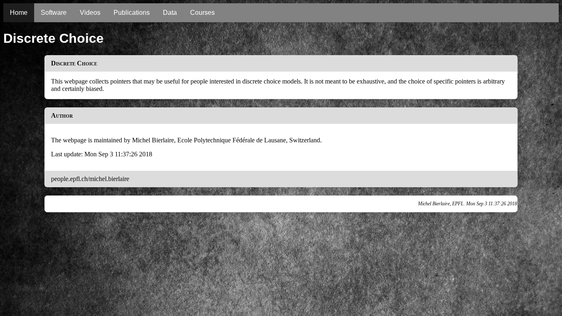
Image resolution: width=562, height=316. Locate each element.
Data (170, 12)
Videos (90, 12)
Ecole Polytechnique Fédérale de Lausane (231, 140)
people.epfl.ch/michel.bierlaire (90, 178)
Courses (202, 12)
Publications (132, 12)
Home (19, 12)
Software (54, 12)
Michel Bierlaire (153, 140)
